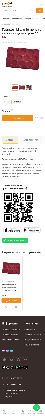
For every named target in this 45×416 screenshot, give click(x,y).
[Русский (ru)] (3, 351)
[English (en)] (7, 351)
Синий (6, 102)
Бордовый (17, 102)
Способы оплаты (10, 334)
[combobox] (18, 10)
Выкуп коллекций (32, 339)
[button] (39, 10)
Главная (5, 18)
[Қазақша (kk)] (11, 351)
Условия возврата (10, 339)
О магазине (29, 329)
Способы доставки (11, 329)
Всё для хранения (32, 18)
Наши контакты (31, 344)
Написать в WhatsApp (16, 240)
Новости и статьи (32, 334)
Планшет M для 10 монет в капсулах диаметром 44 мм (9, 287)
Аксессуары (17, 18)
